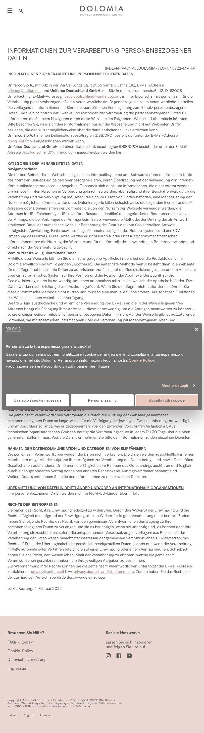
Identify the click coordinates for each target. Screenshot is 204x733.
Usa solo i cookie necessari (37, 400)
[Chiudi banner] (196, 329)
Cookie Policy (141, 360)
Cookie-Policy (20, 650)
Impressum (17, 668)
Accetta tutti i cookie (167, 400)
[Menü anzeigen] (10, 11)
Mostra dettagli (175, 385)
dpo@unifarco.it (21, 141)
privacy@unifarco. (47, 571)
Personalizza (99, 400)
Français (45, 715)
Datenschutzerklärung (27, 659)
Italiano (12, 715)
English (29, 715)
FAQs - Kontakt (20, 642)
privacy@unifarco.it (24, 90)
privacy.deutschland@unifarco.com (90, 96)
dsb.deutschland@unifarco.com (49, 152)
